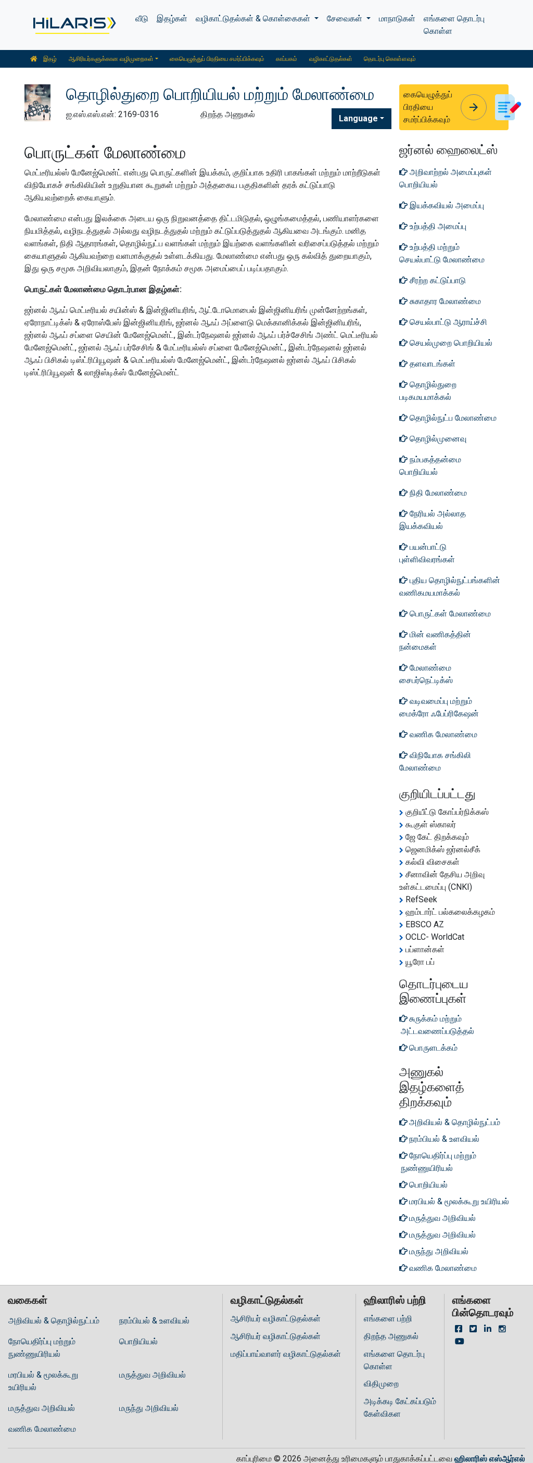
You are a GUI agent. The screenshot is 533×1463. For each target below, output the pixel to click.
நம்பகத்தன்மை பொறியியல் (430, 466)
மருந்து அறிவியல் (149, 1408)
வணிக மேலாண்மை (442, 734)
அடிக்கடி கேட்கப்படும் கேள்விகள (400, 1407)
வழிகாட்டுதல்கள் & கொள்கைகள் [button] (254, 18)
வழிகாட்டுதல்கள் (330, 58)
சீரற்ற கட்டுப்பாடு (437, 280)
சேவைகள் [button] (345, 18)
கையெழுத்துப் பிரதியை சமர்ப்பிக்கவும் (217, 58)
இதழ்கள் (172, 18)
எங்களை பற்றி (388, 1318)
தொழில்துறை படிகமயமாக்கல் (427, 391)
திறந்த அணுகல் (391, 1336)
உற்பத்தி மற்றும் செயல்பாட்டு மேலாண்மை (442, 253)
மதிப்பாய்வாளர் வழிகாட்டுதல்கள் (286, 1354)
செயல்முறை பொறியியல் (450, 343)
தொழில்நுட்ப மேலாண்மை (452, 418)
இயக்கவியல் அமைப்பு (446, 205)
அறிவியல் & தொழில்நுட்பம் (53, 1321)
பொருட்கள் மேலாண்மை (449, 614)
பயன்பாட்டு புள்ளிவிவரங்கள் (427, 553)
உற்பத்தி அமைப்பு (437, 226)
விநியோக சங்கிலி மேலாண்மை (435, 761)
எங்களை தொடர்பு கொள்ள (454, 25)
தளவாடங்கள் (431, 364)
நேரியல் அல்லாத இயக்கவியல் (432, 520)
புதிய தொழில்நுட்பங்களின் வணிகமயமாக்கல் (449, 586)
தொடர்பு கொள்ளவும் (390, 58)
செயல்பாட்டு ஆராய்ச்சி (447, 322)
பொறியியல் (138, 1341)
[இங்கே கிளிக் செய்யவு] (73, 25)
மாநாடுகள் (397, 18)
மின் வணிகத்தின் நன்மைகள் (435, 640)
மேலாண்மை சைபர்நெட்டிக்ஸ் (426, 674)
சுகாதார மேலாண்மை (444, 301)
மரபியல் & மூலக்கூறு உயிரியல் (43, 1381)
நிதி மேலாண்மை (437, 493)
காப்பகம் (286, 58)
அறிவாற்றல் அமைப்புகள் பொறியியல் (445, 178)
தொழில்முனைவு (437, 439)
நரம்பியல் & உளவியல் (154, 1321)
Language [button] (358, 118)
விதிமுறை (381, 1384)
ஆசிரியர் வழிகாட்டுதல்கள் (276, 1318)
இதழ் (49, 58)
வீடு (141, 18)
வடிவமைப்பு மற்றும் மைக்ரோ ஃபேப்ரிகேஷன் (439, 707)
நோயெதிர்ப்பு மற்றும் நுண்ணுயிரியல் (41, 1347)
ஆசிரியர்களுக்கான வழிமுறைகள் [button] (111, 58)
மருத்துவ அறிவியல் (152, 1375)
